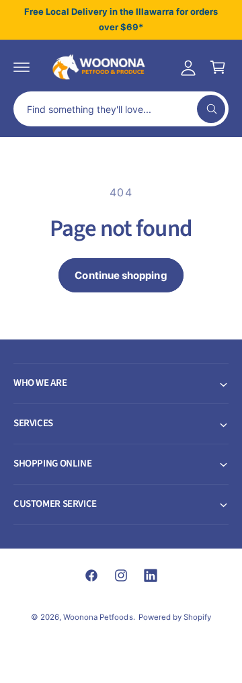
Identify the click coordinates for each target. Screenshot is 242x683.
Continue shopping (121, 275)
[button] (21, 67)
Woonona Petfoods (97, 617)
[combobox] (121, 108)
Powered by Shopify (174, 617)
